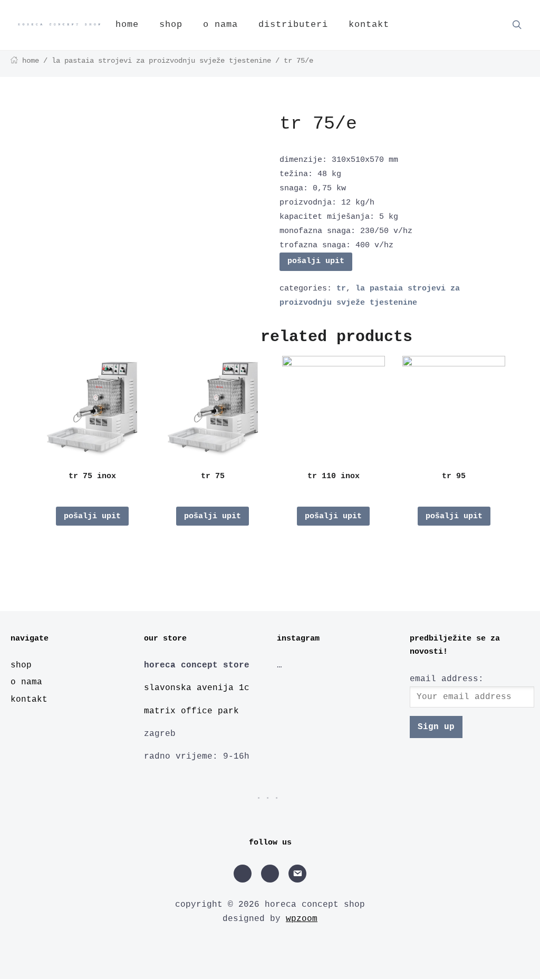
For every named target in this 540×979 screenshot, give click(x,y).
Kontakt (369, 25)
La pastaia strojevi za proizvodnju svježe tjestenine (161, 61)
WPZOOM (301, 919)
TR (341, 288)
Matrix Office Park (191, 711)
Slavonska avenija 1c (196, 688)
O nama (220, 25)
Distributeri (293, 25)
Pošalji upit (315, 261)
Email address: (447, 679)
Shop (170, 25)
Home (127, 25)
